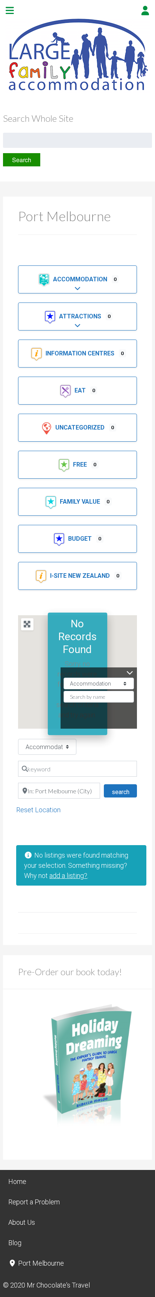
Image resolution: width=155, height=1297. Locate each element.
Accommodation (81, 279)
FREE (80, 464)
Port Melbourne (40, 1263)
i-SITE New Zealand (80, 575)
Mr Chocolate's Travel (58, 1285)
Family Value (81, 501)
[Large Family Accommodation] (77, 91)
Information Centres (81, 353)
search (124, 792)
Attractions (81, 316)
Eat (80, 390)
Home (17, 1181)
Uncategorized (80, 427)
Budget (80, 538)
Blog (14, 1243)
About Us (21, 1222)
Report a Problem (34, 1202)
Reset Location (38, 810)
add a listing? (68, 876)
